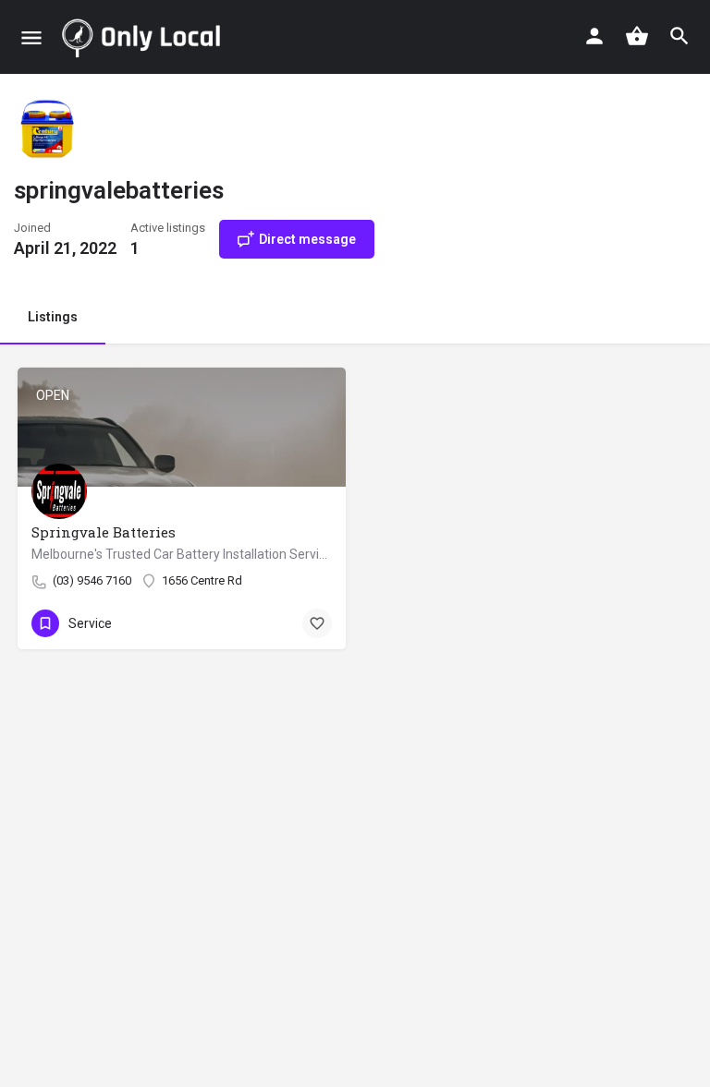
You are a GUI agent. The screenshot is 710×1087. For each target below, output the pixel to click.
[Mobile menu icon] (31, 37)
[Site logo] (145, 37)
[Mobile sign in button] (594, 36)
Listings (53, 316)
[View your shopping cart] (637, 36)
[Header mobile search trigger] (679, 36)
